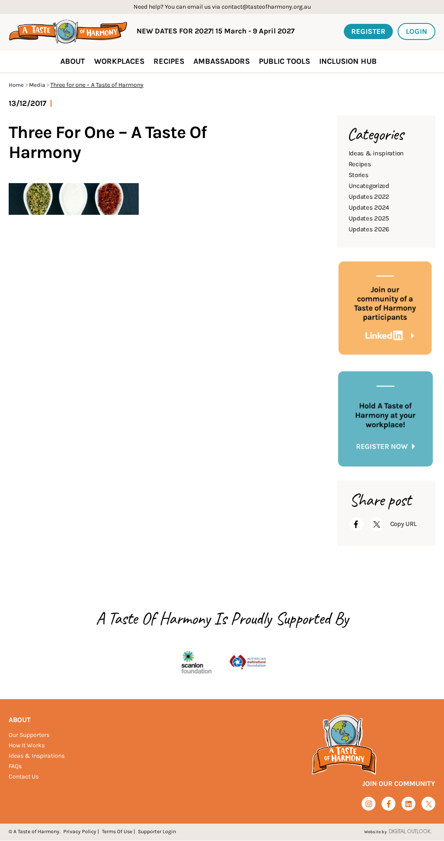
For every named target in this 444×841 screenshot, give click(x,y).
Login (416, 31)
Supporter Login (157, 831)
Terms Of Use (117, 831)
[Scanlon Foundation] (196, 663)
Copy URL (403, 524)
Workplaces (119, 61)
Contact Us (24, 776)
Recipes (360, 164)
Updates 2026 (369, 229)
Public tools (284, 61)
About (20, 720)
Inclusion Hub (348, 61)
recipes (168, 61)
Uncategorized (369, 186)
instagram (368, 804)
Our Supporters (29, 735)
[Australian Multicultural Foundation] (247, 663)
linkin (408, 804)
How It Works (27, 745)
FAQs (15, 766)
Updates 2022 (369, 196)
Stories (359, 175)
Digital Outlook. (410, 832)
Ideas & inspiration (376, 153)
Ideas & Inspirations (37, 755)
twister (428, 804)
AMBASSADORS (221, 61)
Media (37, 85)
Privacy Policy (79, 831)
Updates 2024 (369, 207)
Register (368, 31)
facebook (388, 804)
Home (16, 85)
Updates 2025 (369, 218)
